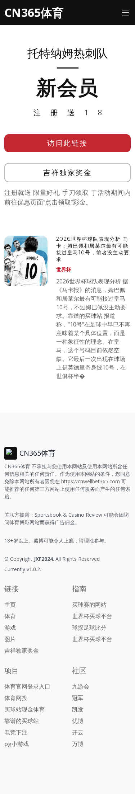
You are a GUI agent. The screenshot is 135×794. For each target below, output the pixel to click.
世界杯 (63, 269)
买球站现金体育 (24, 709)
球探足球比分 (89, 627)
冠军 (78, 698)
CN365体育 (34, 12)
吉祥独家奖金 (67, 172)
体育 (10, 616)
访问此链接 (67, 143)
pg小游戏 (16, 744)
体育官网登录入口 (27, 686)
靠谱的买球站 (21, 721)
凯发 (78, 709)
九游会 (80, 686)
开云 (78, 732)
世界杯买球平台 (92, 616)
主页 (10, 605)
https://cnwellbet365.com (90, 481)
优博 (78, 721)
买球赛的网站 (89, 605)
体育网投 (15, 698)
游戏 (10, 627)
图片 (10, 639)
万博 (78, 744)
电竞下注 (15, 732)
